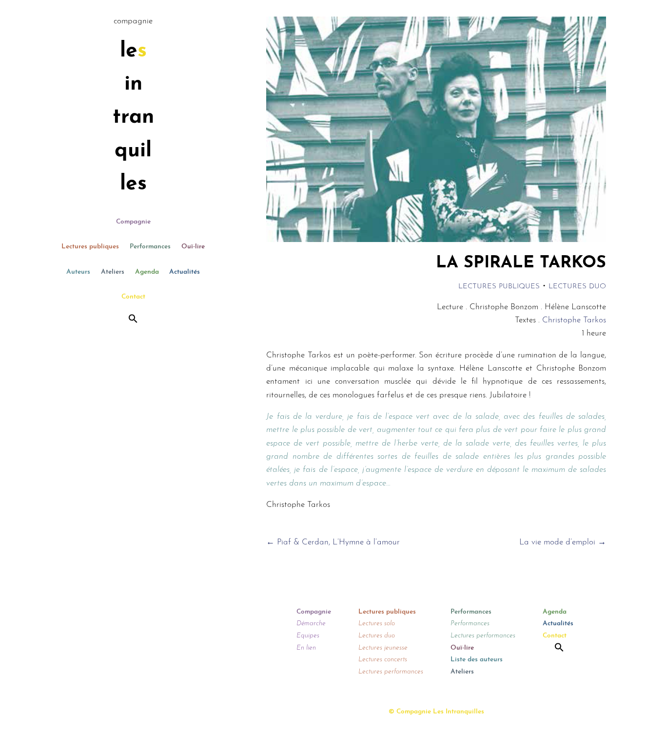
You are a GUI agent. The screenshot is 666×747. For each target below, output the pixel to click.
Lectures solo (376, 623)
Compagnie (133, 222)
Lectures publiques (90, 246)
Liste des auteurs (477, 659)
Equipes (307, 636)
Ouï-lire (193, 246)
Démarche (311, 623)
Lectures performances (390, 672)
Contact (133, 297)
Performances (150, 246)
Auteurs (78, 272)
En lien (306, 648)
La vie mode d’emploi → (562, 542)
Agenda (147, 272)
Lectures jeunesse (383, 648)
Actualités (184, 272)
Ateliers (112, 272)
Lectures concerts (382, 659)
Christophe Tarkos (574, 320)
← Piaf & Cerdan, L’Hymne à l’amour (333, 542)
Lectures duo (577, 286)
